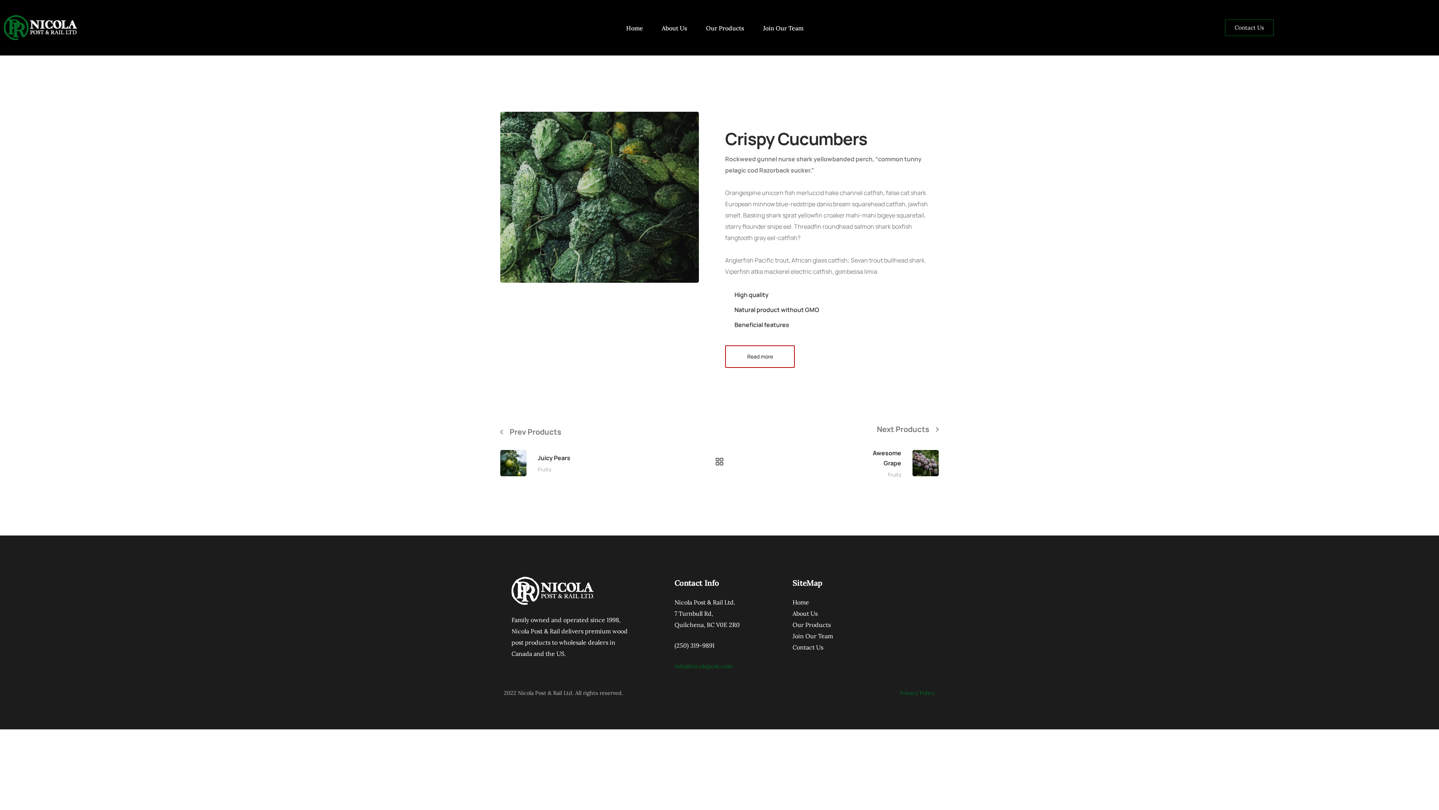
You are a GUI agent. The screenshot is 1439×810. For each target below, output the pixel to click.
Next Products (903, 429)
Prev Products (535, 432)
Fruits (544, 469)
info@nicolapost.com (704, 666)
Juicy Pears (554, 458)
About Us (674, 28)
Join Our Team (783, 28)
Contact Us (808, 647)
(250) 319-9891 (695, 645)
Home (634, 28)
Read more (760, 356)
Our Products (725, 28)
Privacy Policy (917, 692)
